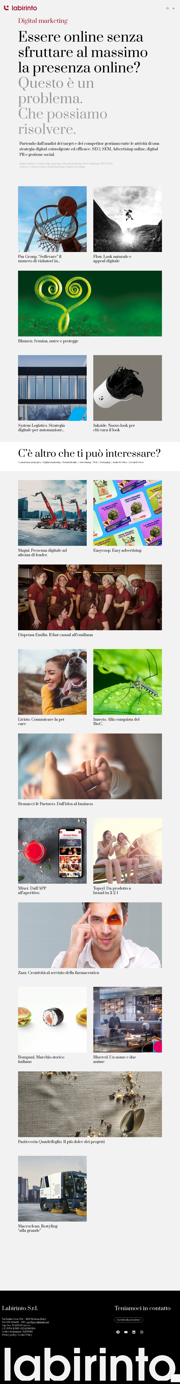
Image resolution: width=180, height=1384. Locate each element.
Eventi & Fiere (136, 462)
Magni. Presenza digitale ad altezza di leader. (42, 553)
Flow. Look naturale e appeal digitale (112, 259)
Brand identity (70, 462)
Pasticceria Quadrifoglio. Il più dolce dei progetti (61, 1141)
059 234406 (12, 1322)
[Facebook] (118, 1332)
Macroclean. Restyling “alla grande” (37, 1228)
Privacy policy (9, 1334)
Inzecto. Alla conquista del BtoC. (116, 722)
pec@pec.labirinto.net (38, 1322)
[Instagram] (141, 1332)
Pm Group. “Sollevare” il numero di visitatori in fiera (39, 261)
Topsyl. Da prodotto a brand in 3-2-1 (112, 890)
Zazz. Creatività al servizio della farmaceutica (58, 972)
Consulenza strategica (29, 462)
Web (95, 462)
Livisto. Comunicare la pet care (41, 722)
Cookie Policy (25, 1334)
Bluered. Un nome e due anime (114, 1059)
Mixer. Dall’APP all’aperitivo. (32, 890)
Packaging (105, 462)
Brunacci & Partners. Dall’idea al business (55, 803)
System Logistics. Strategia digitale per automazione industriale (41, 430)
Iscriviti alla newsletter (128, 1320)
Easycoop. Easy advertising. (117, 550)
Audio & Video (120, 462)
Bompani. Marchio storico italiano (41, 1059)
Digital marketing (52, 462)
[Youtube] (126, 1332)
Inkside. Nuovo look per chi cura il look (114, 428)
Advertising (85, 462)
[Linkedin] (133, 1332)
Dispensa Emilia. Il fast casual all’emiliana (55, 634)
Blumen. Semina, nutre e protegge (48, 341)
